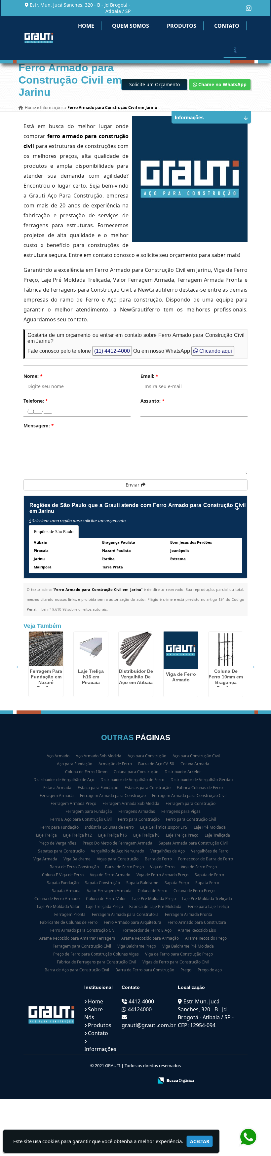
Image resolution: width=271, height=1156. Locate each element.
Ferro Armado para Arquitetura (132, 922)
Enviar (133, 485)
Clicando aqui (215, 351)
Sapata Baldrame (142, 882)
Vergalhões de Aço (167, 851)
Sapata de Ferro (209, 875)
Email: (149, 376)
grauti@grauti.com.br (149, 1025)
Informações (100, 1049)
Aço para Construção (147, 756)
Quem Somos (130, 25)
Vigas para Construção (117, 859)
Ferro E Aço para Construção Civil (81, 819)
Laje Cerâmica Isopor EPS (163, 827)
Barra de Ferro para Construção (144, 970)
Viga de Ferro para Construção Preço (179, 954)
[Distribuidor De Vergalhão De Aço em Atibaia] (136, 649)
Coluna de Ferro (152, 890)
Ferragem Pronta (70, 914)
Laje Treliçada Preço (104, 906)
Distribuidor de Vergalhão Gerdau (202, 779)
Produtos (181, 25)
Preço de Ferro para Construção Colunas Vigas (96, 954)
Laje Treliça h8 (146, 835)
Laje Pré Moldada (210, 827)
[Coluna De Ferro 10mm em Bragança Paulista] (226, 649)
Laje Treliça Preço (182, 835)
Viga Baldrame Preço (136, 946)
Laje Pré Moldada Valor (58, 906)
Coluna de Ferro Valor (106, 898)
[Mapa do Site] (82, 1081)
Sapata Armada (66, 890)
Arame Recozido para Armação (150, 938)
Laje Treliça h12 (77, 835)
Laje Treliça (46, 835)
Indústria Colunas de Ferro (109, 827)
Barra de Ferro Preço (124, 867)
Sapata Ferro (207, 882)
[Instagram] (249, 8)
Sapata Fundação (63, 882)
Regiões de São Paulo (53, 531)
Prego (185, 970)
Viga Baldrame (77, 859)
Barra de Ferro (158, 859)
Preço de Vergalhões (57, 843)
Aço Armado (58, 756)
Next (252, 666)
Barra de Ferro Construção (74, 867)
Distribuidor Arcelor (183, 772)
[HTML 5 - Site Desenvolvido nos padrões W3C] (100, 1081)
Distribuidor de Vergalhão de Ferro (132, 779)
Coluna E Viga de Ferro (63, 875)
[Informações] (235, 49)
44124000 (140, 1009)
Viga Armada (45, 859)
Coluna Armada (194, 764)
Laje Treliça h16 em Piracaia (91, 676)
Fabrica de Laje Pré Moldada (155, 906)
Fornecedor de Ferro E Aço (147, 930)
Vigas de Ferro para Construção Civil (175, 962)
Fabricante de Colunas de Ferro (68, 922)
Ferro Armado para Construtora (197, 922)
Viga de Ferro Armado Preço (162, 875)
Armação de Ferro (115, 764)
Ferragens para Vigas (181, 811)
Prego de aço (210, 970)
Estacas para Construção (148, 787)
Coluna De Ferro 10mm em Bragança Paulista (226, 679)
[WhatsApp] (248, 1137)
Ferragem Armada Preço (73, 803)
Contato (226, 25)
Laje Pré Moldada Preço (154, 898)
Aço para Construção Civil (196, 756)
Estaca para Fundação (98, 787)
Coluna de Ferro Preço (194, 890)
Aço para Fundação (74, 764)
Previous (18, 666)
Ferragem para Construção (190, 803)
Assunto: (152, 401)
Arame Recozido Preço (206, 938)
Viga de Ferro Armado (181, 676)
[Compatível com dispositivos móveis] (145, 1081)
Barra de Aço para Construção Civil (77, 970)
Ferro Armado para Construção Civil (83, 930)
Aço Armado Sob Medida (98, 756)
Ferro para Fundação (59, 827)
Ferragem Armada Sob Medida (130, 803)
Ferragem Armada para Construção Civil (189, 795)
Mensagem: (38, 425)
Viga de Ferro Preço (199, 867)
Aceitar (199, 1141)
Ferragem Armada (57, 795)
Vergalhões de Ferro (209, 851)
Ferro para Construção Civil (191, 819)
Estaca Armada (57, 787)
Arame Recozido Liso (197, 930)
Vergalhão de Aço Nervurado (117, 851)
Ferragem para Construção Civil (82, 946)
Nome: (33, 376)
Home (86, 25)
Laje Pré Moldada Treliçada (207, 898)
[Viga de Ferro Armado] (181, 650)
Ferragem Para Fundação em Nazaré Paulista (46, 679)
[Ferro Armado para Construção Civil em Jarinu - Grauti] (38, 38)
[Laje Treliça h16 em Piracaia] (91, 649)
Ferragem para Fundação (88, 811)
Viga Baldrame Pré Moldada (188, 946)
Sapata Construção (102, 882)
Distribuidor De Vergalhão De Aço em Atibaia (136, 676)
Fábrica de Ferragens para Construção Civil (96, 962)
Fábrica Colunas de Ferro (200, 787)
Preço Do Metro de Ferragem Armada (117, 843)
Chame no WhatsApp (222, 84)
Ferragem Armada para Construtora (125, 914)
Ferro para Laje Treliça (208, 906)
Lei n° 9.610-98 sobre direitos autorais (74, 609)
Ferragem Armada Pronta (188, 914)
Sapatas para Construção (61, 851)
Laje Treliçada (217, 835)
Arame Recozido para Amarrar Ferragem (77, 938)
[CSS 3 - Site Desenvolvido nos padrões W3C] (122, 1081)
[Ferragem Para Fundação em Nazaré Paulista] (46, 649)
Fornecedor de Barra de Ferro (205, 859)
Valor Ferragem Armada (109, 890)
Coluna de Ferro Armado (57, 898)
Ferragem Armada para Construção (113, 795)
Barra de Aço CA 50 (156, 764)
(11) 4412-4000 (112, 351)
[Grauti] (51, 1015)
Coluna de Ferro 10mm (86, 772)
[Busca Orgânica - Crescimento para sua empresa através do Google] (175, 1079)
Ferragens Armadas (136, 811)
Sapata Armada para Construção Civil (193, 843)
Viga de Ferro (162, 867)
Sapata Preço (177, 882)
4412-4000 (141, 1001)
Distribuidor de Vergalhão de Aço (63, 779)
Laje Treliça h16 (112, 835)
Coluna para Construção (136, 772)
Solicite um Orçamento (154, 84)
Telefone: (35, 401)
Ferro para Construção (139, 819)
